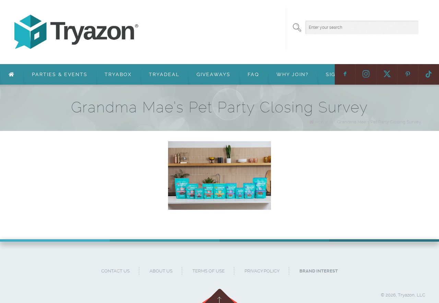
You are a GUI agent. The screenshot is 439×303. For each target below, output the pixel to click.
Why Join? (292, 74)
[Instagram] (366, 74)
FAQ (253, 74)
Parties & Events (59, 74)
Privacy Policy (262, 271)
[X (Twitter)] (387, 74)
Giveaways (213, 74)
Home (321, 121)
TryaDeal (164, 74)
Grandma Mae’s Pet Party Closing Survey (379, 121)
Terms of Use (208, 271)
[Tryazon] (212, 32)
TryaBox (118, 74)
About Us (161, 271)
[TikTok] (428, 74)
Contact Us (115, 271)
